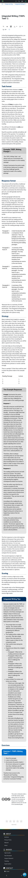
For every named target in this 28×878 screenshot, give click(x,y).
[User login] (25, 1)
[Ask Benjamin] (25, 875)
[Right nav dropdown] (16, 1)
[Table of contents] (2, 4)
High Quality (7, 853)
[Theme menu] (22, 1)
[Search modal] (19, 1)
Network (6, 842)
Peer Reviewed (8, 855)
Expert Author (7, 864)
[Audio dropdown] (21, 26)
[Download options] (15, 26)
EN (5, 29)
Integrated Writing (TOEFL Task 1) (21, 4)
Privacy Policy (7, 840)
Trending (6, 861)
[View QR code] (11, 26)
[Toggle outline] (3, 26)
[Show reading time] (9, 29)
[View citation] (7, 26)
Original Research (8, 858)
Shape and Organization (9, 4)
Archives (6, 837)
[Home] (2, 1)
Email (7, 871)
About (5, 845)
